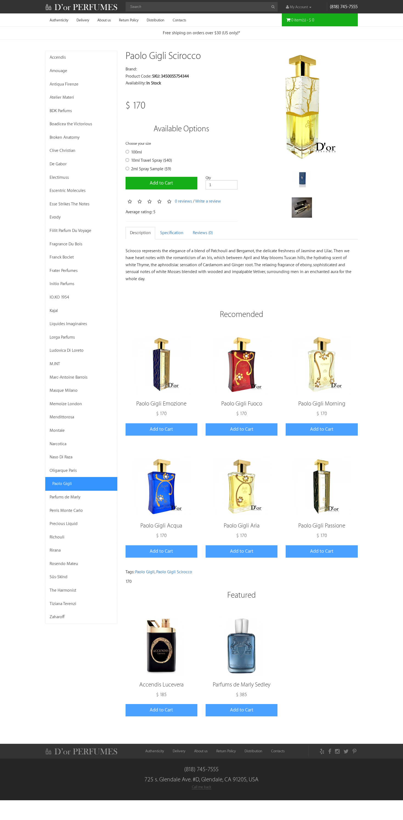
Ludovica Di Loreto (67, 350)
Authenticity (59, 20)
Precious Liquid (64, 523)
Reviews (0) (203, 233)
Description (140, 233)
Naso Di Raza (61, 457)
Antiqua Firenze (64, 84)
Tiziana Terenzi (63, 603)
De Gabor (58, 164)
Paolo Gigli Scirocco (174, 572)
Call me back (201, 787)
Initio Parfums (62, 284)
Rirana (55, 550)
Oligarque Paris (63, 470)
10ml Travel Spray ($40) (151, 160)
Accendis (58, 57)
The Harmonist (63, 590)
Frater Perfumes (64, 270)
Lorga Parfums (62, 337)
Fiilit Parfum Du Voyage (70, 230)
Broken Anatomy (65, 137)
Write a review (208, 201)
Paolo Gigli (62, 483)
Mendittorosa (62, 417)
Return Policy (128, 20)
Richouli (57, 537)
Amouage (58, 71)
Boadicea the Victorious (71, 124)
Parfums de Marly (65, 497)
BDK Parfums (61, 111)
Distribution (155, 20)
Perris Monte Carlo (66, 510)
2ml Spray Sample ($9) (151, 169)
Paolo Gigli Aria (242, 526)
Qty (208, 178)
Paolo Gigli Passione (321, 526)
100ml (136, 152)
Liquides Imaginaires (68, 324)
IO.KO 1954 (59, 297)
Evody (55, 217)
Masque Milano (64, 390)
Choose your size (138, 143)
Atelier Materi (62, 97)
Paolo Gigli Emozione (161, 404)
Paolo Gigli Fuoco (241, 404)
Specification (171, 233)
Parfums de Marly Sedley (241, 685)
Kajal (54, 310)
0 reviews (183, 201)
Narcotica (58, 444)
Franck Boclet (62, 257)
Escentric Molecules (68, 190)
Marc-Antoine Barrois (68, 377)
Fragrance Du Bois (66, 244)
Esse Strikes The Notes (69, 204)
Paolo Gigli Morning (321, 404)
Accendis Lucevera (161, 685)
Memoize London (66, 404)
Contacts (179, 20)
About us (104, 20)
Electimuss (59, 177)
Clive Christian (62, 150)
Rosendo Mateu (64, 563)
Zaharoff (57, 617)
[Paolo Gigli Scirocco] (302, 107)
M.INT (55, 364)
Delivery (82, 20)
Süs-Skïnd (58, 577)
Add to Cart (161, 183)
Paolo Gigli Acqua (161, 526)
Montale (57, 430)
